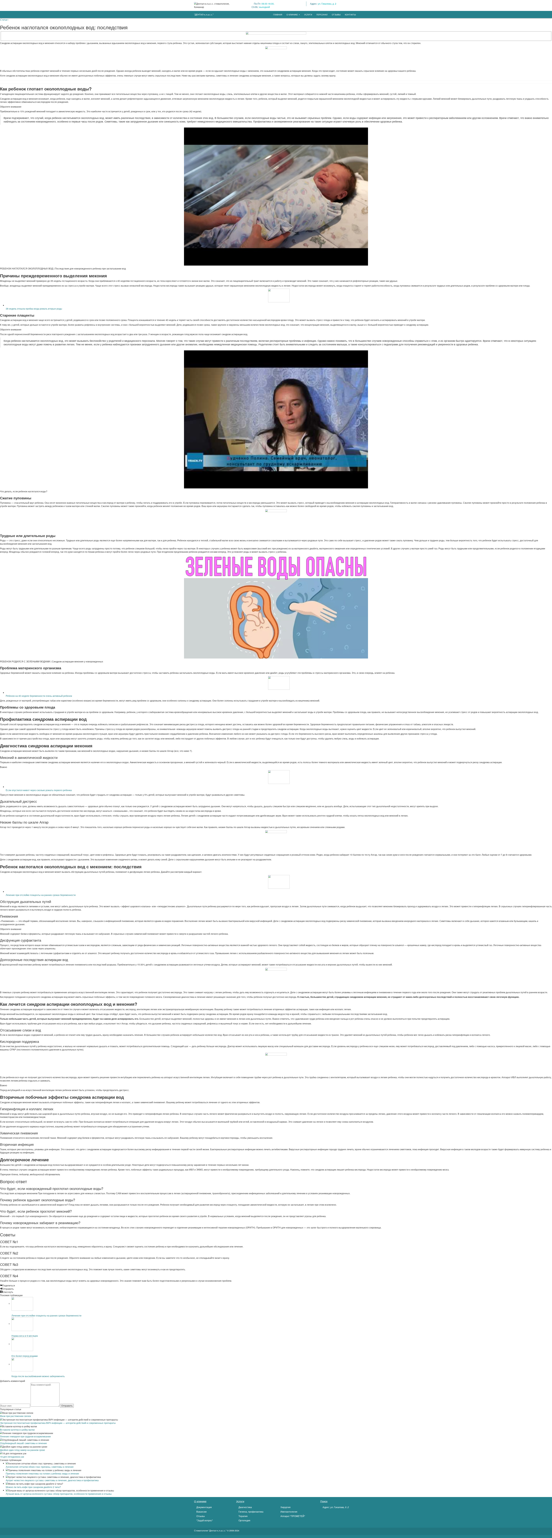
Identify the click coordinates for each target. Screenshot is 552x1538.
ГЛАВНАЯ (277, 14)
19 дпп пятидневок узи (12, 1456)
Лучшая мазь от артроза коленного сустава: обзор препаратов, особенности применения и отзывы (59, 1493)
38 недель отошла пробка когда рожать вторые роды (34, 308)
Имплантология (288, 1511)
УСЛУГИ (308, 14)
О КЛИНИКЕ (292, 14)
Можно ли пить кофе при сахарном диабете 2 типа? (33, 1487)
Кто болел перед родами (25, 1356)
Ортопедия (244, 1520)
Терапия (243, 1516)
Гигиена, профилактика (250, 1511)
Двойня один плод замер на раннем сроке (22, 1450)
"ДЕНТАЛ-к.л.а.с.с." (203, 14)
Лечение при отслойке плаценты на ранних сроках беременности (41, 895)
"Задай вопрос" (204, 1520)
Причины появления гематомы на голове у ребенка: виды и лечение (42, 1473)
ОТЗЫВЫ (336, 14)
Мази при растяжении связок (15, 1416)
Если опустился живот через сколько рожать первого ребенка (39, 790)
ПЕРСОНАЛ (321, 14)
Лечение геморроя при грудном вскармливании (25, 1436)
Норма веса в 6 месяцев (25, 1335)
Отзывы (200, 1516)
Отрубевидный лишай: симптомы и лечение (23, 1443)
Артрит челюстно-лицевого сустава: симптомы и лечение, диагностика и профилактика (52, 1480)
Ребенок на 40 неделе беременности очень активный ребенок (39, 695)
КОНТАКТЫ (350, 14)
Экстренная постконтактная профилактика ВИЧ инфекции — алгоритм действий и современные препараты (58, 1423)
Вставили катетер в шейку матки (17, 1429)
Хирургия (285, 1507)
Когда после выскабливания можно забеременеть (38, 1376)
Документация (204, 1507)
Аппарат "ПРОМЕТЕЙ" (292, 1516)
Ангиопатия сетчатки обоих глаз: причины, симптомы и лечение (40, 1466)
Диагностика (245, 1507)
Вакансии (201, 1511)
